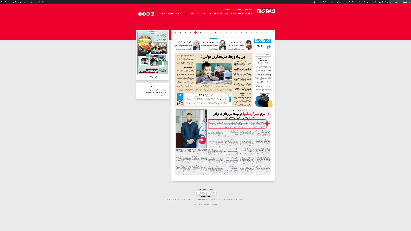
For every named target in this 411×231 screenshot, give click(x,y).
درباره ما (31, 2)
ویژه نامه (313, 2)
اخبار (25, 2)
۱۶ (186, 16)
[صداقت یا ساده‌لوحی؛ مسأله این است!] (263, 80)
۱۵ (200, 32)
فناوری (191, 13)
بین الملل (177, 13)
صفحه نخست (40, 2)
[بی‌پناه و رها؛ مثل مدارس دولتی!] (213, 80)
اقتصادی (233, 13)
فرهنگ (204, 13)
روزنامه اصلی (383, 2)
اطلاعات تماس (17, 2)
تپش (358, 2)
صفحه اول (248, 13)
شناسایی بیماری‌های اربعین (158, 95)
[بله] (152, 14)
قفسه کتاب (350, 2)
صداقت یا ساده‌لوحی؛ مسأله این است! (155, 92)
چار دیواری (340, 2)
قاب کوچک (323, 2)
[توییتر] (148, 14)
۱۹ (180, 32)
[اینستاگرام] (140, 14)
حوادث (170, 13)
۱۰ (226, 32)
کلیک (331, 2)
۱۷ (190, 32)
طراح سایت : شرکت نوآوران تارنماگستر (205, 204)
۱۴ (205, 32)
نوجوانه (365, 2)
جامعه (185, 13)
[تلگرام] (144, 14)
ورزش (226, 13)
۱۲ (215, 32)
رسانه (210, 13)
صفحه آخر (163, 13)
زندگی (198, 13)
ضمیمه (374, 2)
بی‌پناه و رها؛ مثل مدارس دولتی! (157, 90)
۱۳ (210, 32)
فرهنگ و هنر (218, 13)
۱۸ (185, 32)
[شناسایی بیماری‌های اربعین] (214, 44)
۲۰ (175, 32)
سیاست (240, 13)
